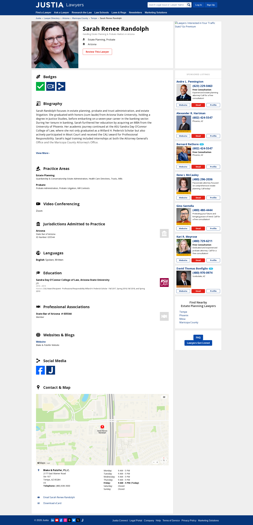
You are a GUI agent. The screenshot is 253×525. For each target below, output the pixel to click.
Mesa (182, 318)
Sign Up (211, 5)
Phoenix (183, 315)
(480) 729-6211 (202, 241)
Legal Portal (136, 520)
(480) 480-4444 (202, 210)
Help (158, 520)
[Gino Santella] (183, 215)
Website (41, 341)
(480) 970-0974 (202, 273)
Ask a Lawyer (62, 12)
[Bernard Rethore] (183, 153)
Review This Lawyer (97, 51)
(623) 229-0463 (202, 86)
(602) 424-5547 (202, 117)
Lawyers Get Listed (198, 343)
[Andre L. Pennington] (183, 91)
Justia (38, 18)
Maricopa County (80, 18)
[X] (78, 520)
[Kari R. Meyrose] (183, 246)
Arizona (65, 18)
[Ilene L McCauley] (183, 184)
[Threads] (69, 520)
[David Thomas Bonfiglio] (183, 278)
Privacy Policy (189, 520)
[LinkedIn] (52, 520)
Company (149, 520)
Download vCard (52, 503)
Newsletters (135, 12)
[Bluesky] (74, 520)
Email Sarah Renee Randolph (59, 497)
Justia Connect (120, 520)
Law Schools (101, 12)
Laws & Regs (119, 12)
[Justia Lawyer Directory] (50, 4)
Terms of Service (171, 520)
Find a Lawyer (43, 12)
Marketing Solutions (156, 12)
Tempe (94, 18)
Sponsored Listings (198, 74)
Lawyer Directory (52, 18)
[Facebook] (61, 520)
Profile (213, 105)
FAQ (198, 337)
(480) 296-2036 (202, 179)
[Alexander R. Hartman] (183, 123)
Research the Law (82, 12)
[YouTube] (57, 520)
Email (198, 105)
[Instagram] (65, 520)
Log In (198, 5)
